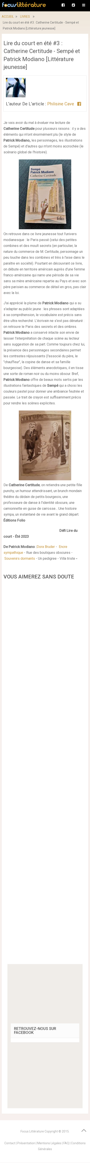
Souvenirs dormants (19, 558)
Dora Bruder (46, 547)
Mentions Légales (49, 1143)
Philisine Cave (61, 103)
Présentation (26, 1143)
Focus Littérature (32, 1131)
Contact (9, 1143)
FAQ (66, 1143)
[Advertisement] (45, 773)
